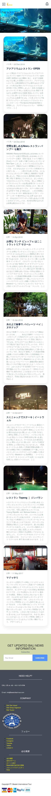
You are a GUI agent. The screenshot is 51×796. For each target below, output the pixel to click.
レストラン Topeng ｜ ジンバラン (24, 497)
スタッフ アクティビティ (15, 767)
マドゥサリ (12, 577)
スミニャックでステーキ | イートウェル (25, 418)
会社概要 (10, 758)
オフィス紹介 (11, 763)
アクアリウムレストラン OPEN (23, 68)
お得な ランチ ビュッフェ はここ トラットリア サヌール (24, 242)
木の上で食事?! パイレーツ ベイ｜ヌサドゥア (24, 325)
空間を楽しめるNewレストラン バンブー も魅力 (24, 147)
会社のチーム (11, 760)
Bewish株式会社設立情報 (15, 765)
